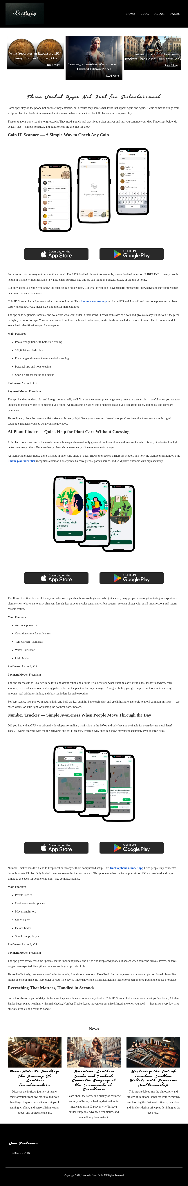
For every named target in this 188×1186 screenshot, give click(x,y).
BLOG (145, 13)
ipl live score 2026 (21, 1153)
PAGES (175, 13)
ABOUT (159, 13)
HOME (130, 13)
